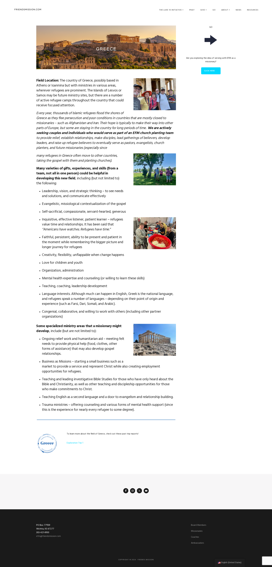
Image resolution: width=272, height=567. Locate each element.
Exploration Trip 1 (75, 443)
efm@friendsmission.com (48, 536)
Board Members (198, 525)
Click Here (209, 70)
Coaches (195, 537)
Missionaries (197, 531)
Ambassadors (197, 543)
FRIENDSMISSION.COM (28, 9)
